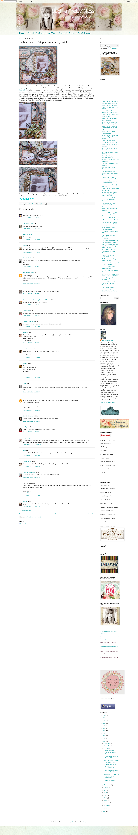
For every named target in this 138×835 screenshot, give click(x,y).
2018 (104, 720)
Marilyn (25, 427)
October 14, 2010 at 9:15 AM (31, 377)
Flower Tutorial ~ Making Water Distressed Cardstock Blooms (110, 223)
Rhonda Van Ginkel (29, 472)
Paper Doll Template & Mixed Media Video (108, 156)
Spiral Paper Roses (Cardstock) (108, 256)
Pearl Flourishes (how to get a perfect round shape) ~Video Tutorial (110, 246)
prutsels (25, 289)
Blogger (85, 822)
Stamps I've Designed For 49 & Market (75, 33)
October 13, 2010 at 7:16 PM (31, 283)
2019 (104, 718)
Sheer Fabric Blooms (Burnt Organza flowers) (110, 263)
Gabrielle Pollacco (108, 340)
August (106, 787)
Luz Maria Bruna (28, 223)
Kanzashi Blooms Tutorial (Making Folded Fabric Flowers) (109, 283)
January (106, 805)
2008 (104, 811)
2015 (104, 728)
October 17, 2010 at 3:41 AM (31, 466)
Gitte (24, 383)
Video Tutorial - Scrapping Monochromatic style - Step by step (110, 107)
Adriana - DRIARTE (29, 321)
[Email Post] (45, 204)
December (107, 743)
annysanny (26, 438)
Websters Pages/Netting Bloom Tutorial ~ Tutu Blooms (109, 199)
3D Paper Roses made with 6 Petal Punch (110, 232)
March (106, 800)
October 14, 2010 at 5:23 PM (31, 432)
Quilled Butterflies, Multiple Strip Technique (110, 267)
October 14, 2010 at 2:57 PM (31, 410)
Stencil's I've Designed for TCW (41, 33)
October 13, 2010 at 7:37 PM (31, 305)
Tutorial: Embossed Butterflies (109, 780)
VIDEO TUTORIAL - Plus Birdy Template (109, 119)
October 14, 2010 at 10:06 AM (32, 392)
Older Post (91, 514)
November (107, 746)
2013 (104, 733)
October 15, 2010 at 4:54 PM (31, 455)
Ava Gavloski (27, 258)
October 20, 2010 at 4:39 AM (31, 506)
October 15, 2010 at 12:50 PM (32, 444)
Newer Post (22, 514)
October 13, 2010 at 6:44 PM (31, 266)
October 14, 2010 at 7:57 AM (31, 357)
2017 (104, 723)
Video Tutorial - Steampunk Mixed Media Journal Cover (110, 102)
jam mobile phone (28, 493)
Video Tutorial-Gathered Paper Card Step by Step (109, 111)
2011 (104, 738)
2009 (104, 808)
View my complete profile (107, 402)
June (105, 792)
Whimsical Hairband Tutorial (110, 220)
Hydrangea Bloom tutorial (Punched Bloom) (109, 181)
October (106, 748)
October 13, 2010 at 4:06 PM (31, 218)
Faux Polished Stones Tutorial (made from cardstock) (108, 236)
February (107, 803)
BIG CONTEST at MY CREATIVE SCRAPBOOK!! (110, 766)
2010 (104, 741)
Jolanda (25, 332)
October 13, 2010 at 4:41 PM (31, 252)
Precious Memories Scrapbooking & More (36, 300)
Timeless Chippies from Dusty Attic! (111, 757)
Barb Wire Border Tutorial (109, 291)
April (105, 798)
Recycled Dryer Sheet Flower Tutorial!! (108, 203)
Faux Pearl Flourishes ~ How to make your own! (109, 287)
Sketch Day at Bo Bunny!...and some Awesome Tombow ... (111, 752)
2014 (104, 731)
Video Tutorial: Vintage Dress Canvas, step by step (110, 141)
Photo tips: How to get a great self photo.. (111, 771)
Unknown (26, 398)
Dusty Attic (22, 90)
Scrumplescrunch (28, 272)
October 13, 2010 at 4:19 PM (31, 239)
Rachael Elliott (27, 234)
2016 (104, 725)
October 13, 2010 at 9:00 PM (31, 315)
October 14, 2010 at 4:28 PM (31, 421)
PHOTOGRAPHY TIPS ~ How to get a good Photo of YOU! (110, 214)
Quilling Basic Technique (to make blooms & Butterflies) (110, 275)
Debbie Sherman (28, 416)
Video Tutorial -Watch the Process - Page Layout (109, 123)
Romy (25, 245)
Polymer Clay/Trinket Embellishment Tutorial (109, 177)
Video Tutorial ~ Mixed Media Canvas (108, 132)
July (105, 790)
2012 (104, 736)
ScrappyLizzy (27, 461)
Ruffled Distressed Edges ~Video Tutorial (109, 259)
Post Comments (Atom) (34, 517)
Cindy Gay (26, 310)
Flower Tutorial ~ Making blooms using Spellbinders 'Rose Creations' (110, 194)
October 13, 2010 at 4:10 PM (31, 228)
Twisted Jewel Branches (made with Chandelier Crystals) (109, 251)
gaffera (72, 822)
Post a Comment (26, 510)
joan (24, 450)
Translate (114, 48)
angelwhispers (27, 349)
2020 (104, 715)
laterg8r (25, 213)
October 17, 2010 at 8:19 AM (31, 477)
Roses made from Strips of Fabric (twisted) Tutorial (110, 241)
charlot (25, 363)
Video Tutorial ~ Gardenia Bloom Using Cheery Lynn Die (110, 127)
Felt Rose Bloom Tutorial (109, 171)
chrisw (25, 501)
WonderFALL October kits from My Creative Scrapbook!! (111, 776)
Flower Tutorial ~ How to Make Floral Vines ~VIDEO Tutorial (110, 208)
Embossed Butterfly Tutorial (110, 218)
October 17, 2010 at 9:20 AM (31, 495)
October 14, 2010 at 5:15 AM (31, 343)
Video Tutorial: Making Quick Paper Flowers (110, 149)
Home (21, 33)
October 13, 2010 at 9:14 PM (31, 326)
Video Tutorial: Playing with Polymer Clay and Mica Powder (110, 137)
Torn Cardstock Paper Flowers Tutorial (108, 228)
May (105, 795)
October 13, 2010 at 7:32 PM (31, 294)
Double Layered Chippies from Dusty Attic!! (111, 761)
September (107, 785)
